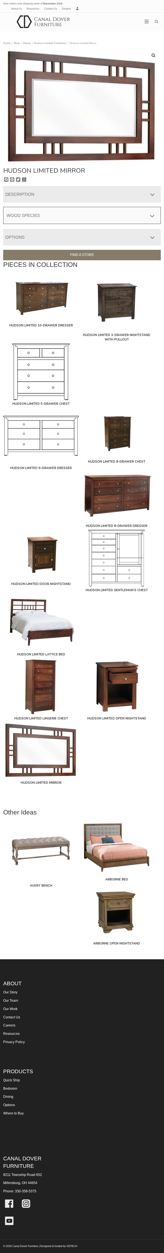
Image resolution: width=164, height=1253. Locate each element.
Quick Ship (11, 1080)
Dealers (66, 8)
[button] (153, 55)
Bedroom (10, 1088)
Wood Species (23, 215)
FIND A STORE (82, 255)
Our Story (10, 992)
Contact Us (50, 8)
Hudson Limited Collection (50, 43)
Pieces (27, 43)
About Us (16, 8)
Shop (17, 43)
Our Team (10, 1000)
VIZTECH (71, 1246)
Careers (9, 1025)
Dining (8, 1096)
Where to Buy (13, 1113)
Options (9, 1105)
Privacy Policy (14, 1042)
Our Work (10, 1009)
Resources (33, 8)
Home (6, 43)
